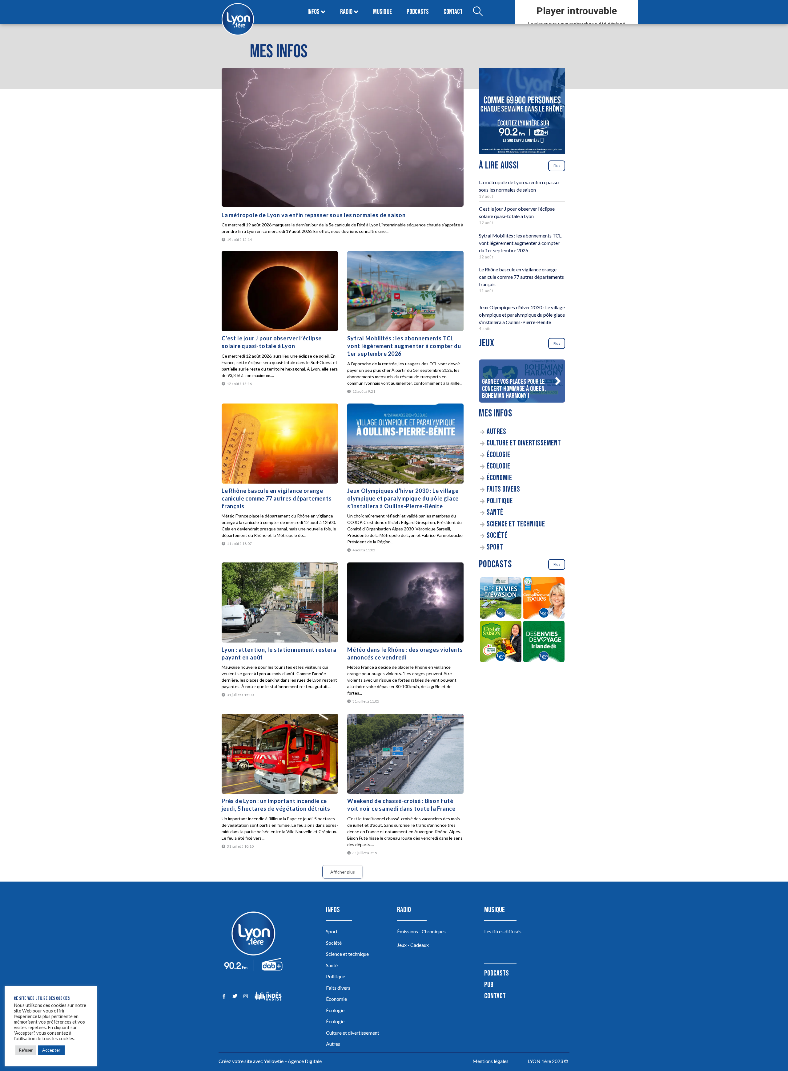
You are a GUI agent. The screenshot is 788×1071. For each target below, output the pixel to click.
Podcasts (418, 12)
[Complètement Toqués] (543, 599)
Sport (495, 547)
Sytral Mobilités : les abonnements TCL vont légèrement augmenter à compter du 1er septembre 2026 (404, 346)
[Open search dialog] (478, 12)
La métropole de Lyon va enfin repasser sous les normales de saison (314, 215)
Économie (499, 478)
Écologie (498, 455)
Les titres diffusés (502, 931)
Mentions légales (490, 1061)
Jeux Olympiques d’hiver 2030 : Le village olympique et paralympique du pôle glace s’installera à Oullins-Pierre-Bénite (403, 498)
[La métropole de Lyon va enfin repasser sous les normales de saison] (343, 137)
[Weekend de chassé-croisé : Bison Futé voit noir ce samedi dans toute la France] (405, 754)
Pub (488, 984)
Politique (500, 501)
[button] (557, 381)
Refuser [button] (26, 1050)
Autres (496, 431)
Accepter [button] (51, 1050)
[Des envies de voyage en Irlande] (543, 642)
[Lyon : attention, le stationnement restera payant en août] (280, 602)
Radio (346, 12)
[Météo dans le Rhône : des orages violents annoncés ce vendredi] (405, 602)
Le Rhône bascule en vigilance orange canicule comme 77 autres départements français (277, 498)
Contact (453, 12)
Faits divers (503, 489)
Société (497, 535)
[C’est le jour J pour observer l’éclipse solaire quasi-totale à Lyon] (280, 291)
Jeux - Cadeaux (413, 945)
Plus (556, 166)
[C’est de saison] (500, 642)
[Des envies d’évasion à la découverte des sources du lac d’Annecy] (500, 599)
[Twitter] (234, 996)
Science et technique (516, 524)
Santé (495, 512)
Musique (382, 12)
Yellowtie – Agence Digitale (293, 1061)
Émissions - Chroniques (421, 931)
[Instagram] (245, 996)
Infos (314, 12)
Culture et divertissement (524, 443)
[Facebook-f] (224, 996)
